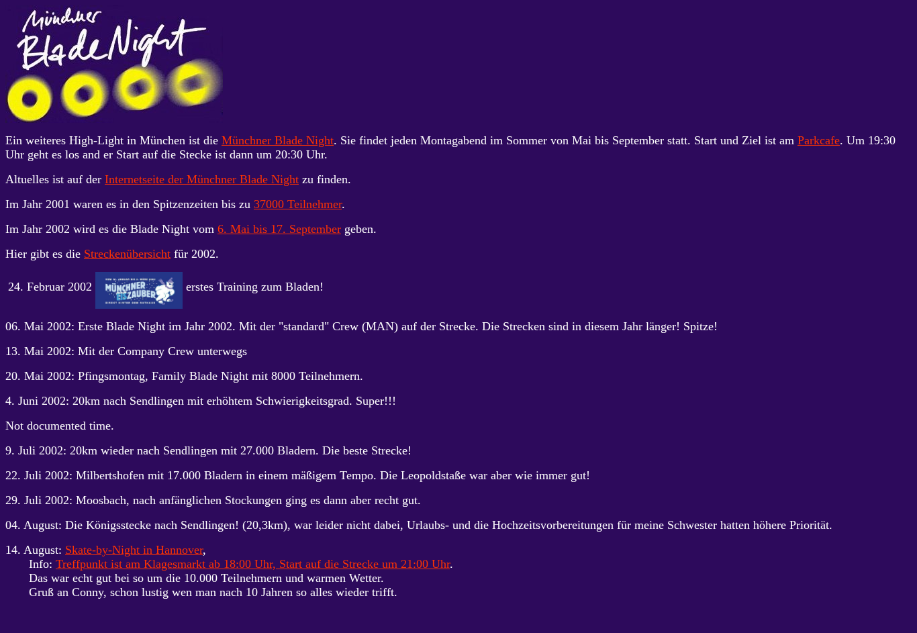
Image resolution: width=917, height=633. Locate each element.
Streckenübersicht (127, 253)
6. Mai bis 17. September (279, 229)
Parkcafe (819, 140)
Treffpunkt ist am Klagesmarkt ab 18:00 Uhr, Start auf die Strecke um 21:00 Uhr (253, 564)
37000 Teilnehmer (298, 204)
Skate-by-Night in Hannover (134, 549)
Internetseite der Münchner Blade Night (202, 179)
